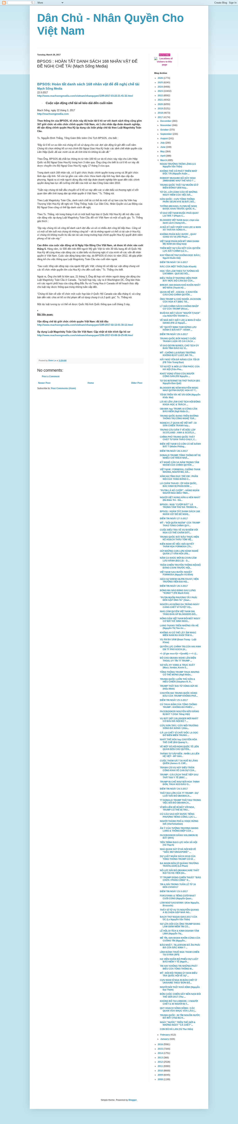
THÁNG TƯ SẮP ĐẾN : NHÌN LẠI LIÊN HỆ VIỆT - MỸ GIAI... (179, 755)
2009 (160, 1075)
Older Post (136, 383)
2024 (160, 87)
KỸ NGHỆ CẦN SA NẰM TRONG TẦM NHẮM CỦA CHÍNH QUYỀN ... (179, 463)
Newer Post (44, 383)
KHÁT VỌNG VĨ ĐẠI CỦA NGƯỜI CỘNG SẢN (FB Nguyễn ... (177, 375)
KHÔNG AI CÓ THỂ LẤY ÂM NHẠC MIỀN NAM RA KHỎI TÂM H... (178, 634)
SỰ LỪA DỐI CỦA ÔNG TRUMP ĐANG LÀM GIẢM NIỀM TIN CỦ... (180, 925)
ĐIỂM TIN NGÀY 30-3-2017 (174, 262)
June (163, 147)
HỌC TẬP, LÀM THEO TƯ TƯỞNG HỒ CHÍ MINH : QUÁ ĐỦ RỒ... (179, 272)
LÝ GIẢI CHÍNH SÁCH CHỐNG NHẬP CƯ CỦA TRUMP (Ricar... (179, 307)
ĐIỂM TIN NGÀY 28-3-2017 (174, 451)
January (165, 1039)
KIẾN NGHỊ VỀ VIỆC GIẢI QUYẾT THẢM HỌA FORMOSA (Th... (177, 545)
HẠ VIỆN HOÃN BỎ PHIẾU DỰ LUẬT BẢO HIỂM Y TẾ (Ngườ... (179, 960)
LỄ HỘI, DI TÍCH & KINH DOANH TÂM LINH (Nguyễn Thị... (179, 932)
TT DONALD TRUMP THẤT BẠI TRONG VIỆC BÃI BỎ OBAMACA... (180, 801)
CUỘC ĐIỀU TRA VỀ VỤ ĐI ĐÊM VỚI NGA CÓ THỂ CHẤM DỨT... (179, 531)
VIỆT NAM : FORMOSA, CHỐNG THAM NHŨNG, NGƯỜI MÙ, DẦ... (180, 470)
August (164, 138)
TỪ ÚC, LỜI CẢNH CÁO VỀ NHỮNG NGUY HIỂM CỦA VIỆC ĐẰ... (178, 193)
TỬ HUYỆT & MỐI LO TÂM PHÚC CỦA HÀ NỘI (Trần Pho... (180, 368)
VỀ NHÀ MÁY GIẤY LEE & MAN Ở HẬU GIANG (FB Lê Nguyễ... (180, 321)
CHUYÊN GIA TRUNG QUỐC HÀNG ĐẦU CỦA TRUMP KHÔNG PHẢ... (179, 694)
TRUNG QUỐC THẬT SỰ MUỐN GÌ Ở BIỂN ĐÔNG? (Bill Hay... (179, 186)
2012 (160, 1062)
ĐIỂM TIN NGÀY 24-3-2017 (174, 789)
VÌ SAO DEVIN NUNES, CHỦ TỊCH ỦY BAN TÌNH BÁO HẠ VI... (179, 347)
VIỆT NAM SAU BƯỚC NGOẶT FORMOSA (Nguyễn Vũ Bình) (176, 573)
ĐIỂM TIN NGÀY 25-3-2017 (174, 700)
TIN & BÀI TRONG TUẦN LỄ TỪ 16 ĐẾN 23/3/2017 (178, 885)
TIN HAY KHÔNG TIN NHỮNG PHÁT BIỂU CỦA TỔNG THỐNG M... (178, 967)
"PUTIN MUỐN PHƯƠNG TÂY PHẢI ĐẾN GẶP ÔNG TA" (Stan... (178, 598)
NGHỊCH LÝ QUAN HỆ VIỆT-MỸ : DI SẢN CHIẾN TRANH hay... (178, 424)
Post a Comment (51, 376)
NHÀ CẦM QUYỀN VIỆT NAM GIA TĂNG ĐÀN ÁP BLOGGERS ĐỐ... (178, 612)
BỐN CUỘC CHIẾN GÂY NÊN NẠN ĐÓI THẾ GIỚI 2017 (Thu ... (180, 995)
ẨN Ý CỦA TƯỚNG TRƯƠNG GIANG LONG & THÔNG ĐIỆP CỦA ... (179, 829)
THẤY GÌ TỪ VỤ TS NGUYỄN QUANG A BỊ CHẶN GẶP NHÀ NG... (179, 911)
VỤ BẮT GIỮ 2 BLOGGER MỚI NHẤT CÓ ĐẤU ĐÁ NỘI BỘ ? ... (179, 719)
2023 (160, 91)
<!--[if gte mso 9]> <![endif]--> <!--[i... (179, 653)
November (166, 125)
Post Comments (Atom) (63, 388)
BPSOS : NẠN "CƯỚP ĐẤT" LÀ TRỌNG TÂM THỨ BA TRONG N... (179, 505)
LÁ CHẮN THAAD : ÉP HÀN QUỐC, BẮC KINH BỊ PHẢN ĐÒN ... (178, 484)
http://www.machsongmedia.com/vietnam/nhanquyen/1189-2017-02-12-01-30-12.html (85, 324)
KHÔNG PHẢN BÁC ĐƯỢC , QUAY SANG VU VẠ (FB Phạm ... (178, 235)
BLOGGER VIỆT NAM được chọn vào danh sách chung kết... (179, 221)
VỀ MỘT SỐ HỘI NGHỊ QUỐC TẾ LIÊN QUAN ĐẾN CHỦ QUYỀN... (179, 748)
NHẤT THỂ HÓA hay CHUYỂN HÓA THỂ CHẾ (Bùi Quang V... (178, 740)
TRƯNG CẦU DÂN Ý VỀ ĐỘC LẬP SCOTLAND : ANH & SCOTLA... (178, 431)
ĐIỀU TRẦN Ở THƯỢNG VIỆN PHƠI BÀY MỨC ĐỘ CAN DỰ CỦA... (178, 279)
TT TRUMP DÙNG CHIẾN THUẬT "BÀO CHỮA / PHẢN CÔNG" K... (180, 878)
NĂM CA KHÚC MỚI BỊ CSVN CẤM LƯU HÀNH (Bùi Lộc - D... (178, 559)
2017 (160, 117)
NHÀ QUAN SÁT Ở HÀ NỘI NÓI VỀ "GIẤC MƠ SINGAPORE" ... (178, 850)
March (164, 160)
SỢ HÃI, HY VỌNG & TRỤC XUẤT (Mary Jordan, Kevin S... (177, 666)
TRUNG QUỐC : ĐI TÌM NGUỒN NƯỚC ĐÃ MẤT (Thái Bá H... (180, 1016)
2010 (160, 1070)
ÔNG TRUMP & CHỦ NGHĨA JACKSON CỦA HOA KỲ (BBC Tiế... (180, 300)
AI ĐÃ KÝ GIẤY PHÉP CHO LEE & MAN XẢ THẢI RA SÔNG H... (180, 228)
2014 (160, 1053)
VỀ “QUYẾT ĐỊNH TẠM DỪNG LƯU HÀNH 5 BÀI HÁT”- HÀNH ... (178, 328)
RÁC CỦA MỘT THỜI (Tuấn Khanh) (178, 266)
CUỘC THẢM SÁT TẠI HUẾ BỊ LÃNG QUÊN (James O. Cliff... (179, 762)
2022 (160, 95)
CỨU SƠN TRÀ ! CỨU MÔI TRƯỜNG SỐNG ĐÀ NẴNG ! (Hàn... (179, 727)
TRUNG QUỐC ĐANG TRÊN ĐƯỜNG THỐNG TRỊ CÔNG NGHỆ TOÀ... (179, 417)
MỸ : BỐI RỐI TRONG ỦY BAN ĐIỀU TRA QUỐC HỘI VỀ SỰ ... (178, 974)
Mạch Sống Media (49, 88)
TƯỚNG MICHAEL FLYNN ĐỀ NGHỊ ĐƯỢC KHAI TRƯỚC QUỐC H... (178, 207)
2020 (160, 104)
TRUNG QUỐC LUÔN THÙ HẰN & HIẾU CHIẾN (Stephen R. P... (177, 680)
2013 (160, 1057)
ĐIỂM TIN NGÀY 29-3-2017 (174, 334)
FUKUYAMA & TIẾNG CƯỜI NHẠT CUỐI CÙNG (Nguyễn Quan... (178, 897)
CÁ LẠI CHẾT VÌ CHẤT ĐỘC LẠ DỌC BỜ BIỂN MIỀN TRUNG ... (179, 734)
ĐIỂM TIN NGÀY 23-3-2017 (174, 891)
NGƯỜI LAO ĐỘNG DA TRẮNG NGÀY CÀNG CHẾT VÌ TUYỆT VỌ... (180, 605)
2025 (160, 82)
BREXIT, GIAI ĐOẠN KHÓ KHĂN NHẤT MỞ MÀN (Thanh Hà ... (180, 286)
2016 (160, 1044)
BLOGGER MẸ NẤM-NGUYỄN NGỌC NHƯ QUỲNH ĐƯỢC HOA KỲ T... (179, 389)
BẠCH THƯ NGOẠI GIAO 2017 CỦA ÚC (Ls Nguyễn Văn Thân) (178, 918)
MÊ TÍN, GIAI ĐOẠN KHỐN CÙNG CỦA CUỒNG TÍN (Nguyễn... (180, 939)
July (162, 142)
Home (91, 383)
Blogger (132, 1100)
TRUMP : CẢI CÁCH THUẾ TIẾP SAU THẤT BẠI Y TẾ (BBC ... (179, 776)
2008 (160, 1079)
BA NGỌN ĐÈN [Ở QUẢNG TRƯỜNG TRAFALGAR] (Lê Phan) (179, 864)
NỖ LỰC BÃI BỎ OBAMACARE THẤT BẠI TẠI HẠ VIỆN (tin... (179, 871)
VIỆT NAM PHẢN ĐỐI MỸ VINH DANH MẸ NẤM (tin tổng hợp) (179, 242)
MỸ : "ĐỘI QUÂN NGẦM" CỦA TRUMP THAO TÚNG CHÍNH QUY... (180, 524)
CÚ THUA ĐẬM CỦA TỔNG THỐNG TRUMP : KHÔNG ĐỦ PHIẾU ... (178, 705)
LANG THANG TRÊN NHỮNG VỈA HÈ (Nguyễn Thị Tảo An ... (179, 626)
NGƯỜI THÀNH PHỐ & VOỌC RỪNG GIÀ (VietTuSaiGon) (179, 822)
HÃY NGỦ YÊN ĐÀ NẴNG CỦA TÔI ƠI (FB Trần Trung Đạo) (179, 360)
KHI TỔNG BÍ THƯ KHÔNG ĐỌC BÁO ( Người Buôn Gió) (180, 256)
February (165, 1034)
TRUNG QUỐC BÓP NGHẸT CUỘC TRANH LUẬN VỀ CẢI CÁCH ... (178, 339)
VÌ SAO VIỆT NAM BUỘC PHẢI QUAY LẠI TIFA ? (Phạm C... (179, 214)
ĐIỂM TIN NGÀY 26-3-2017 (174, 586)
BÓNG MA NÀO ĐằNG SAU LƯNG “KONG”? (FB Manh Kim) (178, 591)
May (162, 151)
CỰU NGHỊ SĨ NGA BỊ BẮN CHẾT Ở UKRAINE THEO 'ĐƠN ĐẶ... (178, 981)
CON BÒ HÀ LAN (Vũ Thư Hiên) (176, 1029)
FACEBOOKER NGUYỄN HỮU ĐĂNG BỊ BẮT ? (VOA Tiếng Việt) (179, 712)
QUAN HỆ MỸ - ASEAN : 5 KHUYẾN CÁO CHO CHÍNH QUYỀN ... (178, 293)
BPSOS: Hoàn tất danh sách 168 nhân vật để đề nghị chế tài (88, 84)
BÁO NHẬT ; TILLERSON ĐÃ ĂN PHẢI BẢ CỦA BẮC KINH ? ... (180, 946)
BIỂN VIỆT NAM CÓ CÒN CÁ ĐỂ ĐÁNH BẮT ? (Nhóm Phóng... (180, 445)
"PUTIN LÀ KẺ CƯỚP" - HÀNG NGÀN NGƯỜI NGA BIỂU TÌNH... (179, 491)
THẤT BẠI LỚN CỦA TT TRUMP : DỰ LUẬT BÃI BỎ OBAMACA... (179, 794)
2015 (160, 1049)
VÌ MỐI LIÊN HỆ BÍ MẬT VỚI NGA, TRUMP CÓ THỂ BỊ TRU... (177, 808)
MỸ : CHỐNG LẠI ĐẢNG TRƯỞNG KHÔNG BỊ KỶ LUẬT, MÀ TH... (177, 354)
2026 (160, 78)
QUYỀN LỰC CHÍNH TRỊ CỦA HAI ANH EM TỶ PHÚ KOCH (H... (180, 647)
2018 (160, 113)
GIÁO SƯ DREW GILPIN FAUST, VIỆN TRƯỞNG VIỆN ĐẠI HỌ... (179, 580)
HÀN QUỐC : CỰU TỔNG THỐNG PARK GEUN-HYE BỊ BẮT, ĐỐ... (177, 200)
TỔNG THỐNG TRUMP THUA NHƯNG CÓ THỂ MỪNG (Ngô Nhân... (179, 673)
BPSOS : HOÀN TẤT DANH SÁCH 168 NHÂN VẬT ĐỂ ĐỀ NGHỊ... (180, 512)
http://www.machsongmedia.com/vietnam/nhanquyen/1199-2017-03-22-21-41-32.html (85, 95)
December (166, 121)
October (164, 129)
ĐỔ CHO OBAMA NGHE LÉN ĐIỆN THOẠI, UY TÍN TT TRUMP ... (178, 659)
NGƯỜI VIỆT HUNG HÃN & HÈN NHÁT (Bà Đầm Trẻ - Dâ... (180, 498)
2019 (160, 108)
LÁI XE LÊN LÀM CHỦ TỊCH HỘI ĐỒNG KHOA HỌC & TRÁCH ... (180, 403)
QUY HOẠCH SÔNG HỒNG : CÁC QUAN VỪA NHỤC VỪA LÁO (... (178, 1009)
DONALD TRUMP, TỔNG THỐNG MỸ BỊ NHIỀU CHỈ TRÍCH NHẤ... (180, 456)
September (166, 134)
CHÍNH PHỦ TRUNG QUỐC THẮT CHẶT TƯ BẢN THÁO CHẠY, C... (178, 438)
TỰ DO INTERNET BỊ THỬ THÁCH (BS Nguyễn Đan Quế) (180, 382)
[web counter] (164, 55)
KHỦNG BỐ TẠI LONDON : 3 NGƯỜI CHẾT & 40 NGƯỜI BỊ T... (179, 1002)
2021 (160, 100)
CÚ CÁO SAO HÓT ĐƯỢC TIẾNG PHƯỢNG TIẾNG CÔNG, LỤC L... (178, 815)
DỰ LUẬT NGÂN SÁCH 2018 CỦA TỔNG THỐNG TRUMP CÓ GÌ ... (178, 857)
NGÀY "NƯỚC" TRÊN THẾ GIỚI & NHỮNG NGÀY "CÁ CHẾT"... (177, 1023)
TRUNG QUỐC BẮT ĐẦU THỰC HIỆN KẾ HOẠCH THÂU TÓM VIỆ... (179, 538)
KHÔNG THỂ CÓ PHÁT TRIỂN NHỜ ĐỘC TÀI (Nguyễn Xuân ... (178, 172)
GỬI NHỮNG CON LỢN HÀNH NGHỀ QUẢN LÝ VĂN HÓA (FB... (179, 552)
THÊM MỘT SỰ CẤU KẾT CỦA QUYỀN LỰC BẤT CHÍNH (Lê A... (180, 249)
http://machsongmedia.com (53, 113)
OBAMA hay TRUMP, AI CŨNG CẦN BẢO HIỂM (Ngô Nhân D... (178, 410)
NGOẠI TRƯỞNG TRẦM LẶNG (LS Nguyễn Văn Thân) (178, 165)
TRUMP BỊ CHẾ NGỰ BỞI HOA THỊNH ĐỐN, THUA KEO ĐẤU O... (180, 783)
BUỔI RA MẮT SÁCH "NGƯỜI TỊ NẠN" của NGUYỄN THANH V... (180, 314)
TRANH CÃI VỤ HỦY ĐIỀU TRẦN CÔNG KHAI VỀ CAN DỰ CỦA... (178, 769)
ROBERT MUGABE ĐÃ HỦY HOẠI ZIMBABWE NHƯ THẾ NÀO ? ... (177, 179)
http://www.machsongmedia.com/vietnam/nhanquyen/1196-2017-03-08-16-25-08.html (85, 335)
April (163, 155)
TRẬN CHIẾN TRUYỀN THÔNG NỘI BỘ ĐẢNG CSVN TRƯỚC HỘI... (180, 566)
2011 (160, 1066)
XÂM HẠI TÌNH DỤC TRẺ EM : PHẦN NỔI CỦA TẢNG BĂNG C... (179, 477)
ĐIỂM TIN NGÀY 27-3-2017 (174, 518)
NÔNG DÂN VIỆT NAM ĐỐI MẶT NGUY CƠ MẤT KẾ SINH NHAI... (180, 619)
